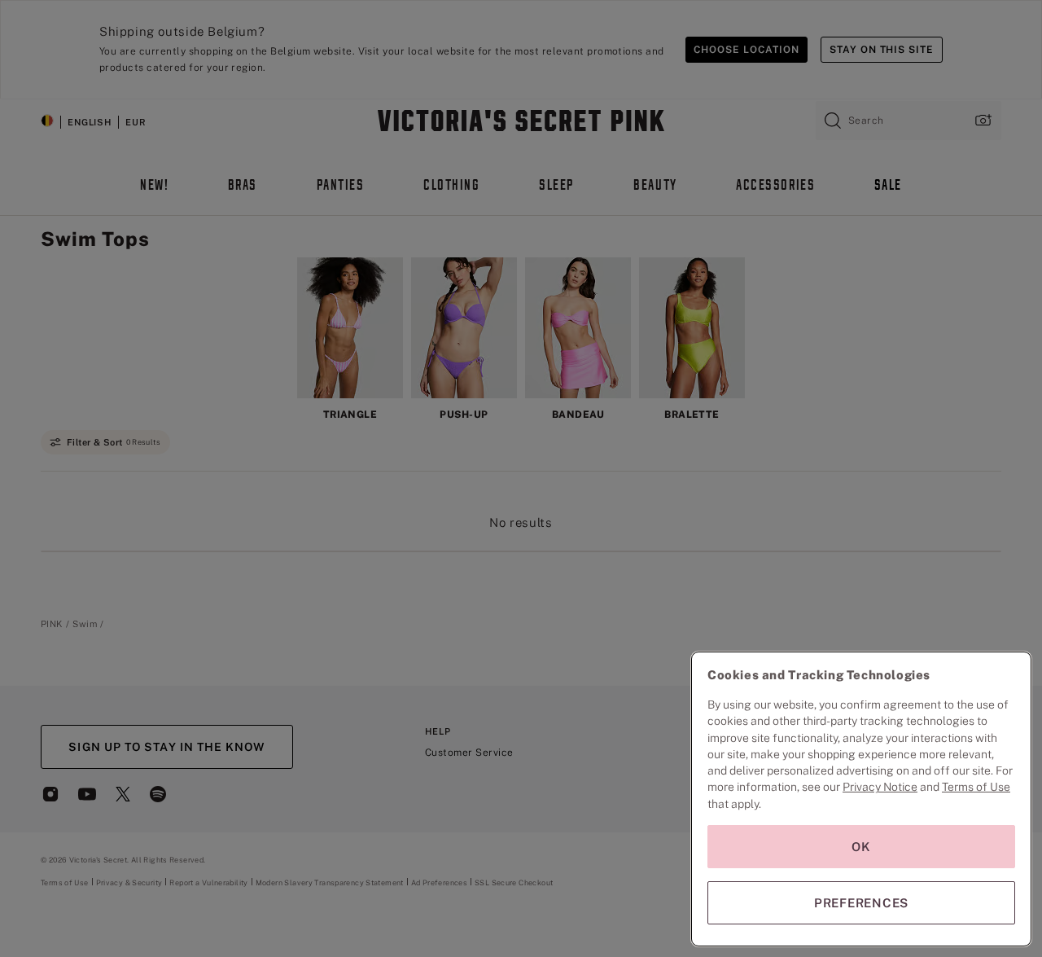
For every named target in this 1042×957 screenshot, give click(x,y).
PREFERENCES (861, 903)
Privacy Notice (880, 786)
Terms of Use (976, 786)
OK (861, 847)
